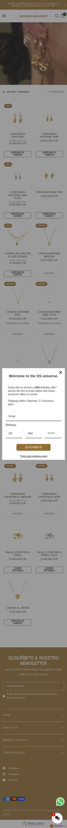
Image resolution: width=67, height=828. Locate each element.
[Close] (60, 372)
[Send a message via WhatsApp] (60, 802)
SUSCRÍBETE (33, 447)
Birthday (11, 424)
